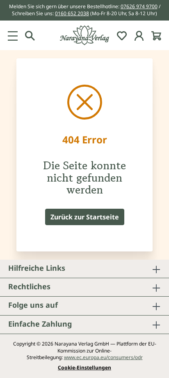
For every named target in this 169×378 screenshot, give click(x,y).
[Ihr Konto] (139, 35)
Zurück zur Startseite (84, 216)
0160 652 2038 (72, 13)
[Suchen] (30, 35)
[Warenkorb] (156, 35)
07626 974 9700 (139, 6)
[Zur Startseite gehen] (84, 35)
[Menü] (12, 35)
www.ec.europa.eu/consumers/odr (103, 357)
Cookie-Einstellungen (84, 367)
